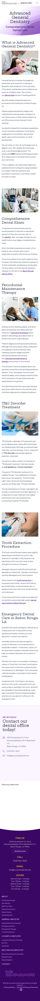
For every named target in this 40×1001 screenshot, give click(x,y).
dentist (8, 237)
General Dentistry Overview (11, 923)
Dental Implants (7, 960)
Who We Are (6, 903)
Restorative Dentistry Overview (12, 954)
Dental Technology (8, 900)
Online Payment (7, 915)
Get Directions (20, 851)
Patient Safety (7, 912)
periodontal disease (19, 333)
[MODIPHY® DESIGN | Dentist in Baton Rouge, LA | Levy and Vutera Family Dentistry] (21, 989)
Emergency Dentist (8, 926)
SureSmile (5, 946)
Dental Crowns (7, 957)
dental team (10, 95)
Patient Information (8, 909)
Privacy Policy (9, 987)
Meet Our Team (7, 906)
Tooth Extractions (8, 932)
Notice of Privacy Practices (27, 987)
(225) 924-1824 (26, 3)
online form (14, 784)
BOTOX (4, 943)
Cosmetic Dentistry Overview (12, 940)
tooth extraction (24, 580)
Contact (6, 964)
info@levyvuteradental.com (18, 755)
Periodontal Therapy (9, 929)
